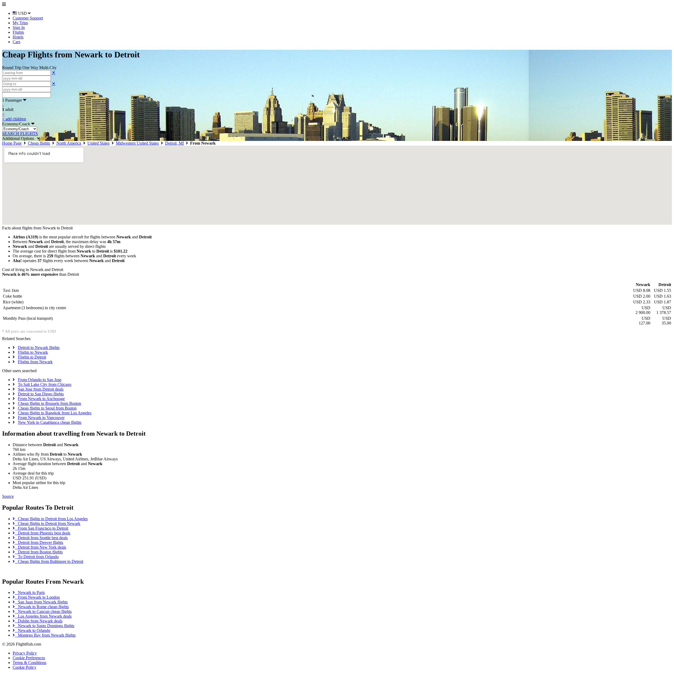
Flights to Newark (33, 352)
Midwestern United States (137, 143)
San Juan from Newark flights (41, 602)
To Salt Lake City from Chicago (44, 384)
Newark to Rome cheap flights (42, 606)
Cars (16, 42)
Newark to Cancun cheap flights (43, 611)
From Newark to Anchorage (41, 398)
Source (8, 496)
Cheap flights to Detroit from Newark (47, 523)
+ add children (14, 119)
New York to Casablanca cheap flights (49, 422)
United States (98, 143)
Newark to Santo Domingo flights (44, 625)
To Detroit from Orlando (37, 556)
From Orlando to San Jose (39, 379)
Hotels (18, 37)
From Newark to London (37, 597)
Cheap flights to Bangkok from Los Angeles (54, 413)
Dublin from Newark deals (38, 621)
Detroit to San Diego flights (41, 394)
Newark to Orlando (32, 630)
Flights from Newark (35, 362)
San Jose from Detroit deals (40, 389)
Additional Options (19, 138)
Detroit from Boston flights (39, 552)
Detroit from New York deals (40, 547)
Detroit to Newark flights (39, 347)
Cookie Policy (24, 667)
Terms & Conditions (29, 662)
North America (68, 143)
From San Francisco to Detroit (41, 528)
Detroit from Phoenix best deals (42, 533)
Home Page (12, 143)
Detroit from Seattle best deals (41, 537)
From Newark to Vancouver (41, 417)
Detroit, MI (174, 143)
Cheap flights (39, 143)
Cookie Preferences (29, 658)
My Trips (20, 23)
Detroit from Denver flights (39, 542)
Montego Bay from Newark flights (45, 635)
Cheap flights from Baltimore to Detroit (49, 561)
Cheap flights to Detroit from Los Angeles (51, 518)
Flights (18, 32)
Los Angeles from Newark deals (43, 616)
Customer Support (28, 18)
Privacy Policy (25, 653)
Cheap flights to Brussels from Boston (49, 403)
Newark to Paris (30, 592)
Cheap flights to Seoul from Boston (47, 408)
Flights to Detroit (32, 357)
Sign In (19, 27)
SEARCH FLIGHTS (20, 133)
